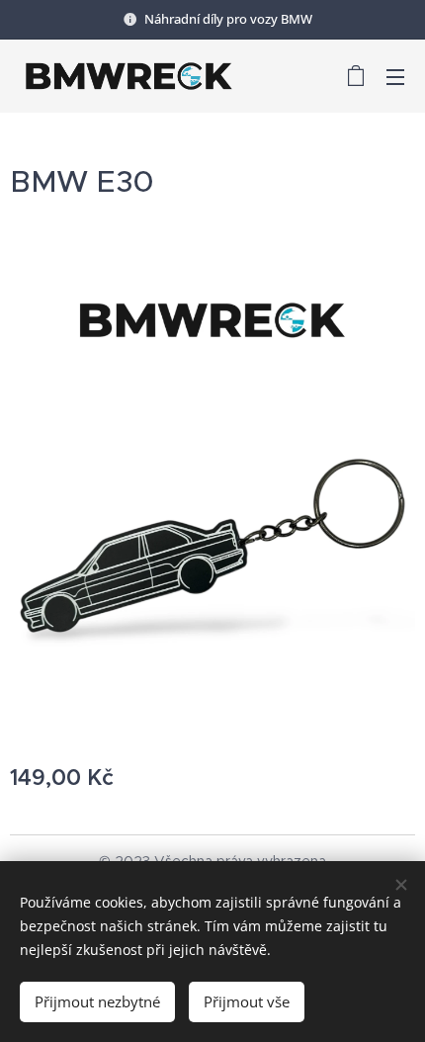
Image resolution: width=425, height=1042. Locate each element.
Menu (395, 76)
